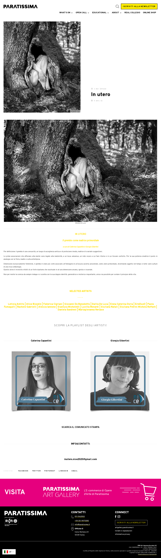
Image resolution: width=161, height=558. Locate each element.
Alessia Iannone (47, 307)
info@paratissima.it (82, 525)
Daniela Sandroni (67, 309)
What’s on (64, 12)
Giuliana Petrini (129, 307)
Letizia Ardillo (16, 304)
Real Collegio (132, 12)
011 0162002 (80, 517)
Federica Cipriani (52, 304)
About (115, 12)
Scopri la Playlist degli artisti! (80, 325)
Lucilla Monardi (90, 307)
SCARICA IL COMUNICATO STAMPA (80, 427)
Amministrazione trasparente (147, 554)
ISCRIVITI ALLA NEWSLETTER (139, 6)
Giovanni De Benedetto (77, 304)
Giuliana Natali (109, 307)
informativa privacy (122, 534)
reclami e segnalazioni (123, 531)
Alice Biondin (33, 304)
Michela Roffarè (147, 307)
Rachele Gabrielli (26, 307)
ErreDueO (140, 304)
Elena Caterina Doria (122, 304)
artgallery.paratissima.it (124, 528)
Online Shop (149, 12)
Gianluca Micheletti (69, 307)
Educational (99, 12)
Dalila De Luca (100, 304)
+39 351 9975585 (82, 521)
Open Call (81, 12)
